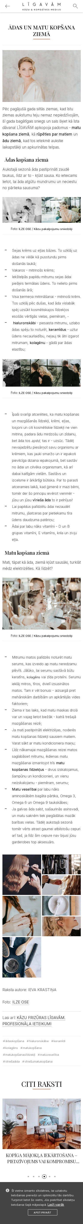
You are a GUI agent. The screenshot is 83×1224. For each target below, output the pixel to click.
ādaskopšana (14, 1041)
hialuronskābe (39, 1041)
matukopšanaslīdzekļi (20, 1054)
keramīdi (59, 1041)
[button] (28, 1176)
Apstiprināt (43, 1212)
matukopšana (32, 1048)
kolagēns (33, 677)
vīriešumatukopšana (38, 1061)
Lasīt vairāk (56, 1204)
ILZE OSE (24, 229)
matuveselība (49, 1054)
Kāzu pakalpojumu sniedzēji (53, 229)
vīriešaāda (12, 1061)
